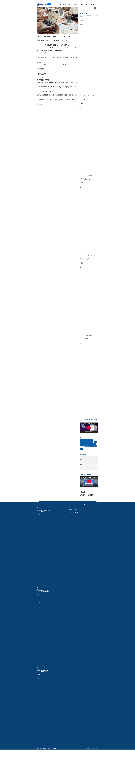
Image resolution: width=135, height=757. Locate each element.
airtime (81, 439)
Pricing (92, 4)
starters (93, 444)
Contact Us (70, 509)
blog (85, 439)
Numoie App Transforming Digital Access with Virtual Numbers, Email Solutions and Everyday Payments (90, 97)
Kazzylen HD (71, 507)
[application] (89, 428)
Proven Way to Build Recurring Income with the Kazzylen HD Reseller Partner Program (90, 177)
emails (92, 439)
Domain (48, 40)
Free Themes (76, 4)
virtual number (83, 446)
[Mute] (95, 431)
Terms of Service (95, 748)
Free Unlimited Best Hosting (54, 36)
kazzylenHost (39, 58)
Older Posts (69, 112)
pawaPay (81, 444)
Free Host (53, 40)
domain (88, 439)
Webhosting (95, 446)
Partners (88, 4)
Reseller (85, 444)
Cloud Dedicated (41, 94)
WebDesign (70, 4)
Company (77, 507)
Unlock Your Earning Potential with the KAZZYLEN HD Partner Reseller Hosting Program (91, 257)
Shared (39, 82)
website (81, 448)
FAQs (76, 509)
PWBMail (82, 4)
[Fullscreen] (96, 431)
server (90, 444)
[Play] (81, 431)
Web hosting (64, 40)
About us (64, 4)
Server (58, 40)
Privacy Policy (88, 748)
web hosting (89, 446)
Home (60, 4)
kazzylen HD (74, 57)
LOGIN (97, 4)
